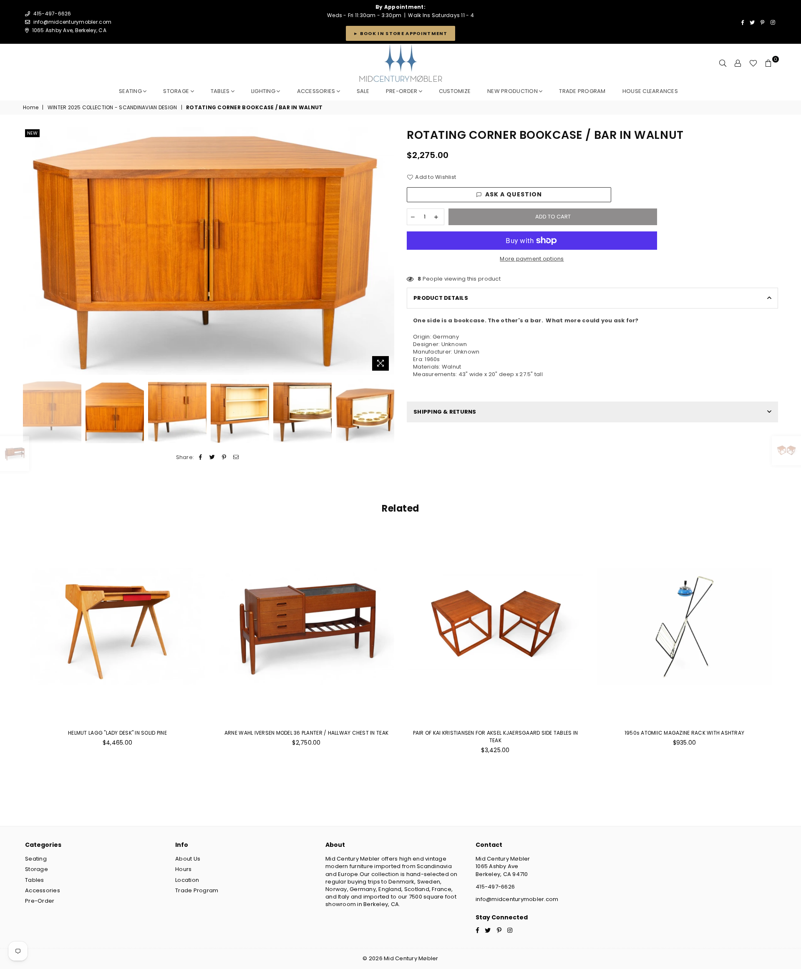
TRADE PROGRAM (582, 91)
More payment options (532, 259)
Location (187, 880)
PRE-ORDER (402, 91)
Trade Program (196, 890)
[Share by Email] (236, 457)
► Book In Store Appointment (400, 33)
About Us (187, 859)
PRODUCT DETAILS (440, 298)
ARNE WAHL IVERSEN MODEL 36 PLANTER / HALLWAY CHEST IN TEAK (306, 732)
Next (387, 251)
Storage (176, 91)
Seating (131, 91)
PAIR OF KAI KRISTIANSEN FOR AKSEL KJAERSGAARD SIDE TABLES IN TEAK (495, 736)
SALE (363, 91)
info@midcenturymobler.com (72, 21)
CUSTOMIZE (455, 91)
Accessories (317, 91)
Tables (221, 91)
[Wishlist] (753, 63)
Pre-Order (39, 901)
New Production (513, 91)
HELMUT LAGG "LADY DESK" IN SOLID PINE (117, 732)
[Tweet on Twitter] (212, 457)
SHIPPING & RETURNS (444, 412)
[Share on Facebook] (201, 457)
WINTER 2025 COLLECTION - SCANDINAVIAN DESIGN (112, 107)
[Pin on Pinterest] (224, 457)
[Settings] (738, 63)
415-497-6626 (495, 887)
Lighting (264, 91)
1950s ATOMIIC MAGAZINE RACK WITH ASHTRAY (684, 732)
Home (30, 107)
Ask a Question (513, 194)
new (32, 133)
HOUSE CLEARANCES (650, 91)
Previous (30, 251)
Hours (183, 869)
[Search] (722, 63)
